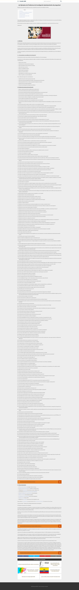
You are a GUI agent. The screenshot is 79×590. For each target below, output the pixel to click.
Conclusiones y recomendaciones (24, 496)
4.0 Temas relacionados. (22, 14)
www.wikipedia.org (24, 501)
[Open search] (61, 1)
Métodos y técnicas (22, 494)
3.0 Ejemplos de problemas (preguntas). (24, 13)
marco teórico (25, 499)
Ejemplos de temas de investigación (24, 488)
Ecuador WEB (23, 1)
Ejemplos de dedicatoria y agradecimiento (25, 493)
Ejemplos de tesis (21, 497)
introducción (25, 490)
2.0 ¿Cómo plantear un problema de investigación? (25, 12)
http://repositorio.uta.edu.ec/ (39, 501)
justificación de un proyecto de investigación (30, 491)
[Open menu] (18, 1)
